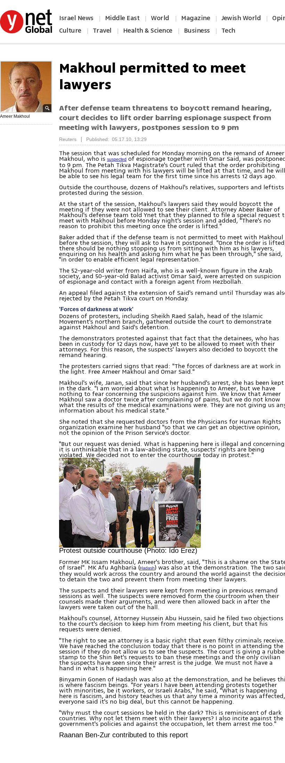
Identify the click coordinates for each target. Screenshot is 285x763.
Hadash (147, 568)
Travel (102, 30)
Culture (70, 30)
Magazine (195, 18)
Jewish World (241, 18)
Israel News (76, 18)
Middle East (122, 18)
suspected (117, 159)
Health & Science (147, 30)
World (161, 18)
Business (197, 30)
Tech (228, 30)
